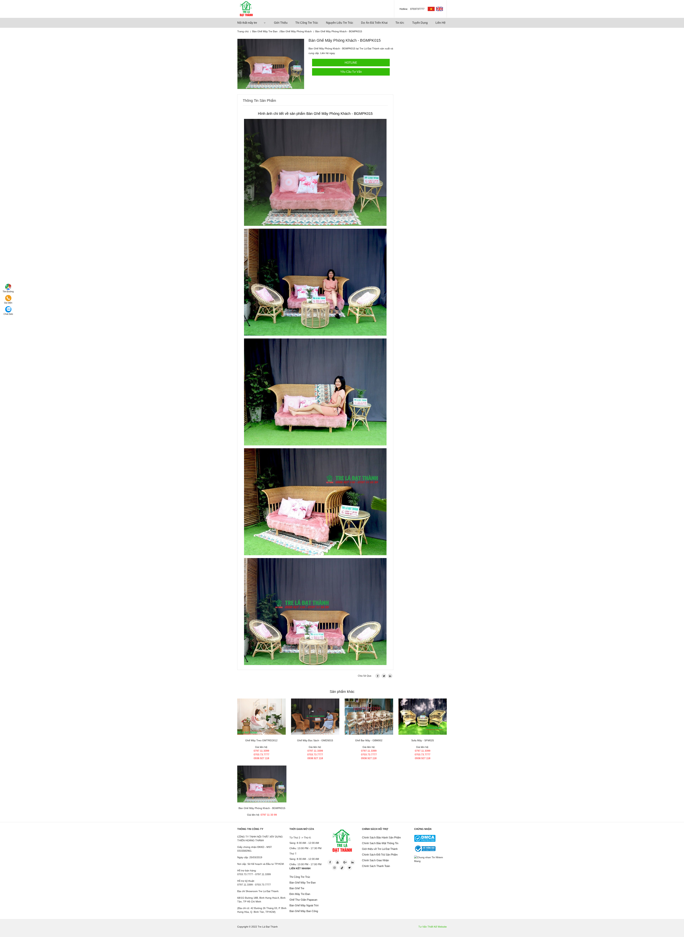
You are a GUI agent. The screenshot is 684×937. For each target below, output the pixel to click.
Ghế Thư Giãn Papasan (303, 899)
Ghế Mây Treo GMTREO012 (261, 740)
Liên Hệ (440, 22)
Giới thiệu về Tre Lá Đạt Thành (380, 848)
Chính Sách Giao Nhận (375, 860)
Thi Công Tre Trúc (306, 22)
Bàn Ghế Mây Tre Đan (265, 31)
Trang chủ (243, 31)
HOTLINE (351, 62)
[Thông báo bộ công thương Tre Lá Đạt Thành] (425, 848)
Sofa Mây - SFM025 (422, 740)
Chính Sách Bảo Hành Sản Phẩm (381, 837)
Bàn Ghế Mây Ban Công (303, 911)
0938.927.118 (261, 758)
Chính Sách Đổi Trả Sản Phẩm (380, 854)
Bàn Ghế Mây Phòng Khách (296, 31)
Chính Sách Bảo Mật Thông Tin (380, 843)
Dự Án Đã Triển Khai (374, 22)
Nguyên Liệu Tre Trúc (339, 22)
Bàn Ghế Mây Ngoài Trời (303, 905)
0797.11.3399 (261, 750)
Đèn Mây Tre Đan (299, 893)
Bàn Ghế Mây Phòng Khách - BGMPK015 (262, 808)
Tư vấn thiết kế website (432, 926)
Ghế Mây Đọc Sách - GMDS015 (315, 740)
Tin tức (399, 22)
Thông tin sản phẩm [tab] (259, 100)
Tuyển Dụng (420, 22)
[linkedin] (390, 676)
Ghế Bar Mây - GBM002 (368, 740)
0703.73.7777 (261, 754)
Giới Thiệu (280, 22)
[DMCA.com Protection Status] (425, 838)
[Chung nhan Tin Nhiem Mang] (431, 859)
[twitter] (384, 676)
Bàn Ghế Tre (296, 888)
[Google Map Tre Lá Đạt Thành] (8, 287)
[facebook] (377, 676)
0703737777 (417, 8)
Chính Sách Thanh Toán (376, 865)
